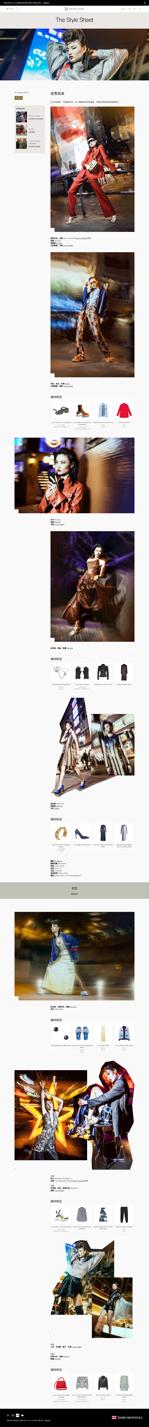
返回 (145, 1405)
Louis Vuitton (68, 245)
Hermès (57, 522)
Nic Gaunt (58, 861)
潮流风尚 (74, 894)
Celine (56, 808)
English (123, 9)
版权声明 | (23, 1420)
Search (18, 9)
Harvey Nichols (81, 238)
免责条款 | (10, 1420)
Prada (67, 384)
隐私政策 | (16, 1420)
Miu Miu (59, 243)
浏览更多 (46, 3)
